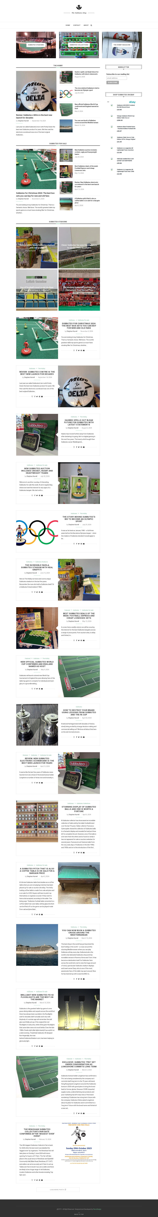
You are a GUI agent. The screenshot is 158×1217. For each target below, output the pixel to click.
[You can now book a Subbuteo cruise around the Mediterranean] (66, 125)
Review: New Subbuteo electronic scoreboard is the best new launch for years (87, 184)
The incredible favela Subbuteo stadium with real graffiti (36, 246)
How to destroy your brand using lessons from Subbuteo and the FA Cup (79, 712)
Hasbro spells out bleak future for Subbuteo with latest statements (87, 73)
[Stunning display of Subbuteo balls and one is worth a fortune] (37, 821)
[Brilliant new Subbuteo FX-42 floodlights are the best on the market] (79, 1009)
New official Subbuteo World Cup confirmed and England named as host (87, 106)
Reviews (25, 755)
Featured (67, 610)
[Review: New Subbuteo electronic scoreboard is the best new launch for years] (66, 187)
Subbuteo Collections (83, 803)
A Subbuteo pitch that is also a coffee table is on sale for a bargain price (87, 201)
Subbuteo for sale (58, 143)
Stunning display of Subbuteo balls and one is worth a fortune (79, 809)
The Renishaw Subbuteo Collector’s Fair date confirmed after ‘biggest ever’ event (37, 1132)
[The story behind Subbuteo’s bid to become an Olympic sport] (66, 93)
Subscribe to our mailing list (117, 74)
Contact (76, 25)
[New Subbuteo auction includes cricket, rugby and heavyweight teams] (66, 155)
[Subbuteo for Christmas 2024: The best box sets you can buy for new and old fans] (36, 169)
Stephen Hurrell (23, 121)
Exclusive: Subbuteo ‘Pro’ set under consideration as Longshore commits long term (79, 1064)
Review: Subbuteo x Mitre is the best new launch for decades (34, 116)
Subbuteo (72, 320)
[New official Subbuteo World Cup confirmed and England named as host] (66, 109)
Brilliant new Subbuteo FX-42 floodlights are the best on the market (37, 997)
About (86, 25)
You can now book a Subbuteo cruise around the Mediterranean (86, 121)
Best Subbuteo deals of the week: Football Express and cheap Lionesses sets (86, 168)
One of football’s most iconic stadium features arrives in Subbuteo (36, 288)
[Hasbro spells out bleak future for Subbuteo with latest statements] (66, 77)
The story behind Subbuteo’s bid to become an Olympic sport (87, 89)
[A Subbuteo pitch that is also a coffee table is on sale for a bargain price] (66, 204)
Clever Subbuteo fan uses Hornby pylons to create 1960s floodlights (79, 246)
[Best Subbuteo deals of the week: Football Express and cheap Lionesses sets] (66, 171)
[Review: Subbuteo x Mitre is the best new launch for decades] (36, 91)
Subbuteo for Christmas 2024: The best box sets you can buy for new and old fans (35, 194)
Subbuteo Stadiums (58, 222)
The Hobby (58, 65)
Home (68, 25)
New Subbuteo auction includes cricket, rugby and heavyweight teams (86, 152)
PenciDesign (97, 1209)
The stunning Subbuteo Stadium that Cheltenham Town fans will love (79, 288)
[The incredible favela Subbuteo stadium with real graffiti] (79, 580)
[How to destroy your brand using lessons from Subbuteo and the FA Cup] (37, 725)
